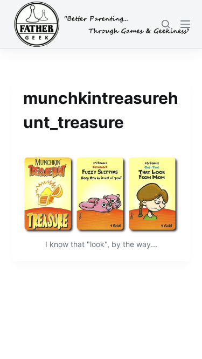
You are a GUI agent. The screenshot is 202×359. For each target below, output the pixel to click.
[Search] (166, 24)
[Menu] (185, 24)
